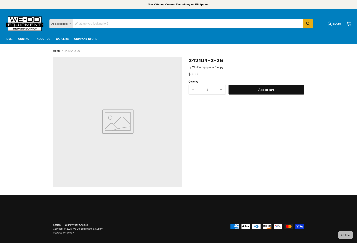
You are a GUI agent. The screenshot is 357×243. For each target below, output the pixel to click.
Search (57, 224)
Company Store (85, 38)
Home (9, 38)
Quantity (193, 81)
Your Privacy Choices (76, 224)
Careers (62, 38)
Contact (24, 38)
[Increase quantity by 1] (221, 90)
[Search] (308, 23)
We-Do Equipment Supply (208, 67)
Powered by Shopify (64, 232)
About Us (43, 38)
